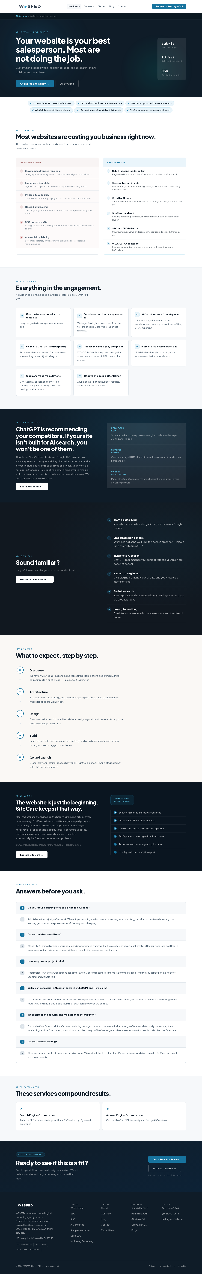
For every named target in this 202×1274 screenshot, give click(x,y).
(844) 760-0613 (170, 1213)
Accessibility (167, 1266)
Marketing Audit (139, 1213)
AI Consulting (77, 1224)
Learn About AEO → (32, 486)
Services (73, 6)
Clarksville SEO (139, 1224)
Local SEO (76, 1235)
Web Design (77, 1208)
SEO (73, 1213)
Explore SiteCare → (31, 854)
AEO (73, 1219)
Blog (111, 6)
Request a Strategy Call (169, 6)
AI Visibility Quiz (139, 1208)
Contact (123, 6)
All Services (21, 16)
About (101, 6)
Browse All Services (164, 1168)
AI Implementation (80, 1230)
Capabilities (107, 1230)
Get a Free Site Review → (34, 83)
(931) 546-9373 (170, 1208)
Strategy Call (138, 1219)
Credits (182, 1266)
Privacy (153, 1266)
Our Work (89, 6)
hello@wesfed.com (172, 1219)
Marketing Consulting (82, 1241)
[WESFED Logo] (30, 6)
